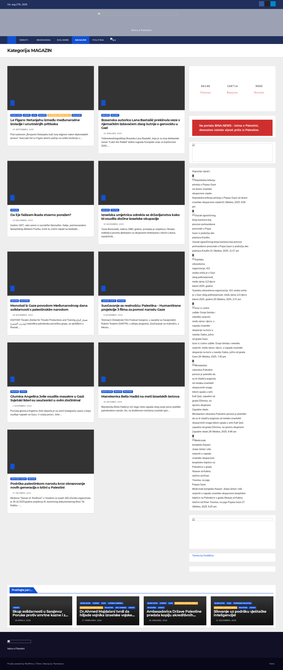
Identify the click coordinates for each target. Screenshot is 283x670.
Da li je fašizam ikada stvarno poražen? (40, 215)
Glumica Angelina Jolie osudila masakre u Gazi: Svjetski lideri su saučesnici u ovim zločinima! (47, 398)
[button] (273, 40)
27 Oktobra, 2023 (22, 493)
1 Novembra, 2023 (22, 406)
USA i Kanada (121, 607)
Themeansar (58, 664)
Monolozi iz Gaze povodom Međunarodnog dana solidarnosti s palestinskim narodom (48, 307)
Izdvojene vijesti (18, 479)
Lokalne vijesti (108, 301)
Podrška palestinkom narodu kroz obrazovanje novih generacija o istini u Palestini (47, 485)
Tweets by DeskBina (203, 555)
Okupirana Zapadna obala (59, 115)
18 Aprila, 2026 (23, 620)
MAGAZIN (80, 40)
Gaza (34, 115)
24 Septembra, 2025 (23, 130)
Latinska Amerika (115, 603)
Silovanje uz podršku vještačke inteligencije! (240, 613)
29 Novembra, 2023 (23, 315)
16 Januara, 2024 (113, 133)
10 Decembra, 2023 (23, 220)
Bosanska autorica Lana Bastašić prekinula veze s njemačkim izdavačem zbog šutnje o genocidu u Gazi (140, 124)
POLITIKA (98, 40)
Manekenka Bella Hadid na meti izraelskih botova (140, 396)
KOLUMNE (63, 40)
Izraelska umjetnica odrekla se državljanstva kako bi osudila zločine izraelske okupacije (140, 217)
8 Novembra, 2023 (113, 315)
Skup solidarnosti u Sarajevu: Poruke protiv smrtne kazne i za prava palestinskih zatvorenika (40, 615)
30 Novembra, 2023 (114, 224)
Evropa (27, 115)
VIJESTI (24, 40)
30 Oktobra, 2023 (113, 402)
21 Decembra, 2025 (226, 620)
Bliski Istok (16, 115)
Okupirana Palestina (242, 603)
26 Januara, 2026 (158, 620)
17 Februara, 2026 (92, 620)
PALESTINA (77, 115)
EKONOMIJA (44, 40)
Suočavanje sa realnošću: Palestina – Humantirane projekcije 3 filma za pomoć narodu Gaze (141, 307)
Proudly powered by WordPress (21, 664)
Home (271, 664)
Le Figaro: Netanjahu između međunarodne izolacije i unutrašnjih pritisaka (45, 122)
